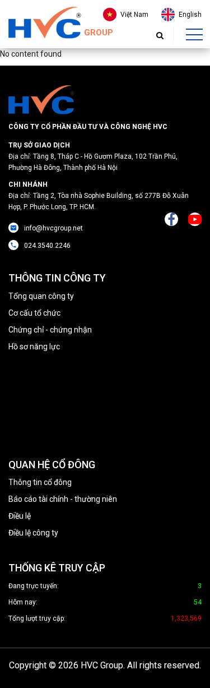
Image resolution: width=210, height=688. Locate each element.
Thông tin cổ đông (40, 482)
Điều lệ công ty (33, 532)
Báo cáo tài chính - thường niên (62, 499)
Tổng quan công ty (41, 296)
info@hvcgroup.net (53, 228)
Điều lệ (19, 515)
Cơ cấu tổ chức (34, 312)
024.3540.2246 (47, 246)
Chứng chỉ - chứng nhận (50, 329)
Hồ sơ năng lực (34, 346)
